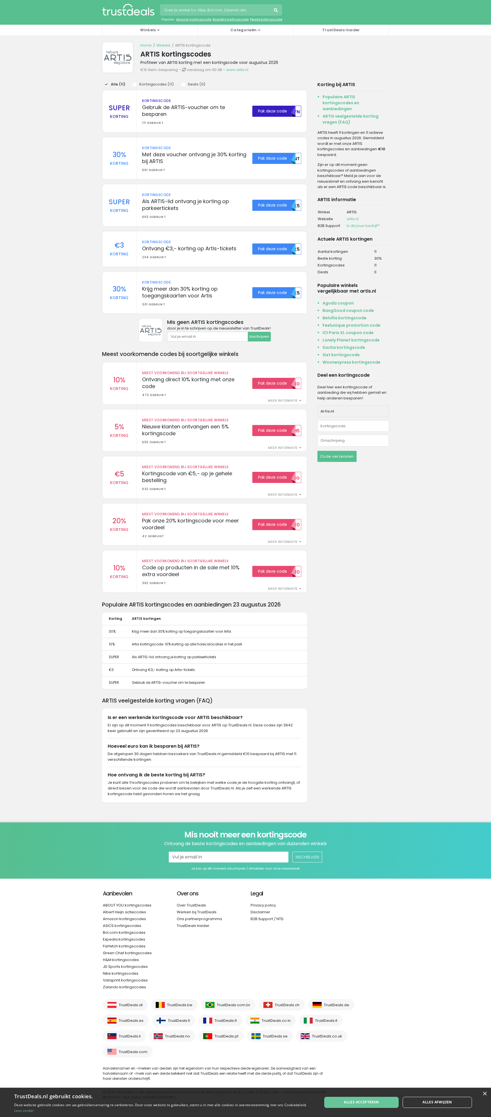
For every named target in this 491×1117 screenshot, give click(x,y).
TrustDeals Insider (341, 30)
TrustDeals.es (131, 1020)
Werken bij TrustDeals (197, 912)
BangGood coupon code (348, 310)
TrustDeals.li (130, 1036)
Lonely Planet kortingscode (351, 340)
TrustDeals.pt (226, 1036)
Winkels (163, 45)
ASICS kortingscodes (122, 925)
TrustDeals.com (133, 1052)
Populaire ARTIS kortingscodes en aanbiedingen (341, 103)
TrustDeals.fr (226, 1020)
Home (146, 45)
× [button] (484, 1094)
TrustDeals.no (177, 1036)
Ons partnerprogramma (199, 919)
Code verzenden (337, 456)
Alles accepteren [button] (361, 1102)
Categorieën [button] (243, 30)
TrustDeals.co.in (276, 1020)
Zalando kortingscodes (124, 987)
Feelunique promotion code (351, 325)
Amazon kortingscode (193, 19)
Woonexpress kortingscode (351, 362)
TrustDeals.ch (287, 1005)
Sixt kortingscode (341, 355)
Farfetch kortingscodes (124, 946)
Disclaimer (260, 912)
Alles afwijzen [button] (437, 1102)
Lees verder (24, 1110)
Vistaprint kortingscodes (125, 980)
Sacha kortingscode (344, 347)
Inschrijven (259, 336)
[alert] (245, 1102)
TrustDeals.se (275, 1036)
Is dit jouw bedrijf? (363, 225)
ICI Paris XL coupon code (348, 332)
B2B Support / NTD (267, 919)
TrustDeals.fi (179, 1020)
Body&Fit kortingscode (231, 19)
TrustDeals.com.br (233, 1005)
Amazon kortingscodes (124, 919)
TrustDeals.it (326, 1020)
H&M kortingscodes (121, 959)
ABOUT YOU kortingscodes (127, 905)
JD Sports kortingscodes (125, 966)
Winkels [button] (148, 30)
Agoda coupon (338, 303)
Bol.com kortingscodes (124, 932)
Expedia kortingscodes (124, 939)
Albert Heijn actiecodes (124, 912)
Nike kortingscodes (120, 973)
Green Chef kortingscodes (127, 953)
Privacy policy (263, 905)
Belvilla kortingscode (345, 318)
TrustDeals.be (179, 1005)
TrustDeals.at (131, 1005)
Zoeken (276, 10)
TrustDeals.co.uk (327, 1036)
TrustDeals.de (336, 1005)
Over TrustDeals (191, 905)
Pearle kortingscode (266, 19)
